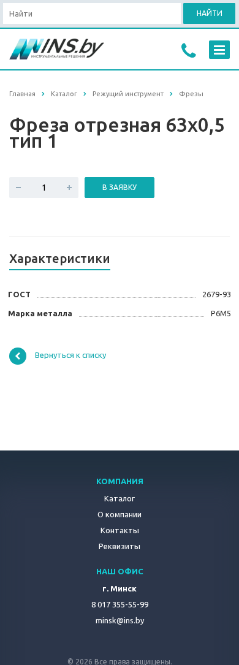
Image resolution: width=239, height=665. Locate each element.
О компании (119, 514)
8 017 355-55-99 (119, 604)
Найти (209, 13)
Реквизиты (119, 546)
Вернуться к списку (70, 355)
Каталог (119, 498)
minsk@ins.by (120, 620)
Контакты (120, 530)
